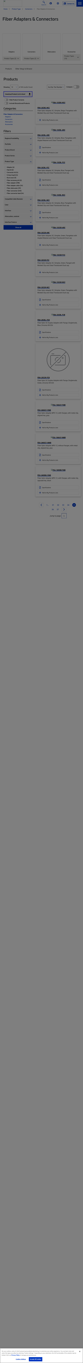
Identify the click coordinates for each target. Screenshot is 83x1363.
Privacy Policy (15, 1355)
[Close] (80, 1351)
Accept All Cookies (35, 1359)
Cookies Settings (21, 1359)
